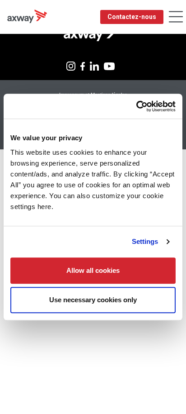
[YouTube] (109, 65)
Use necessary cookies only (93, 300)
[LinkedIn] (94, 65)
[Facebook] (82, 65)
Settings (145, 241)
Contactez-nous (131, 16)
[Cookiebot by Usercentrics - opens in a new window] (136, 106)
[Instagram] (70, 65)
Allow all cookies (93, 270)
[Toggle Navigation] (176, 17)
